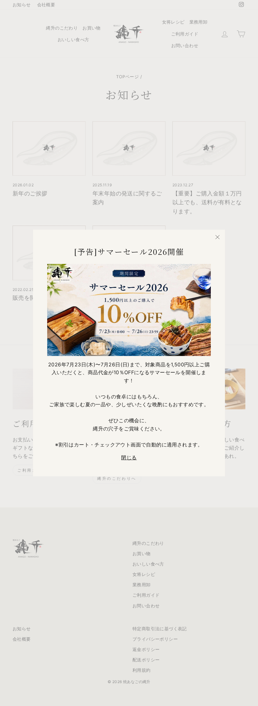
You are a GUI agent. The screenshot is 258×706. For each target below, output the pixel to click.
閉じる (129, 457)
